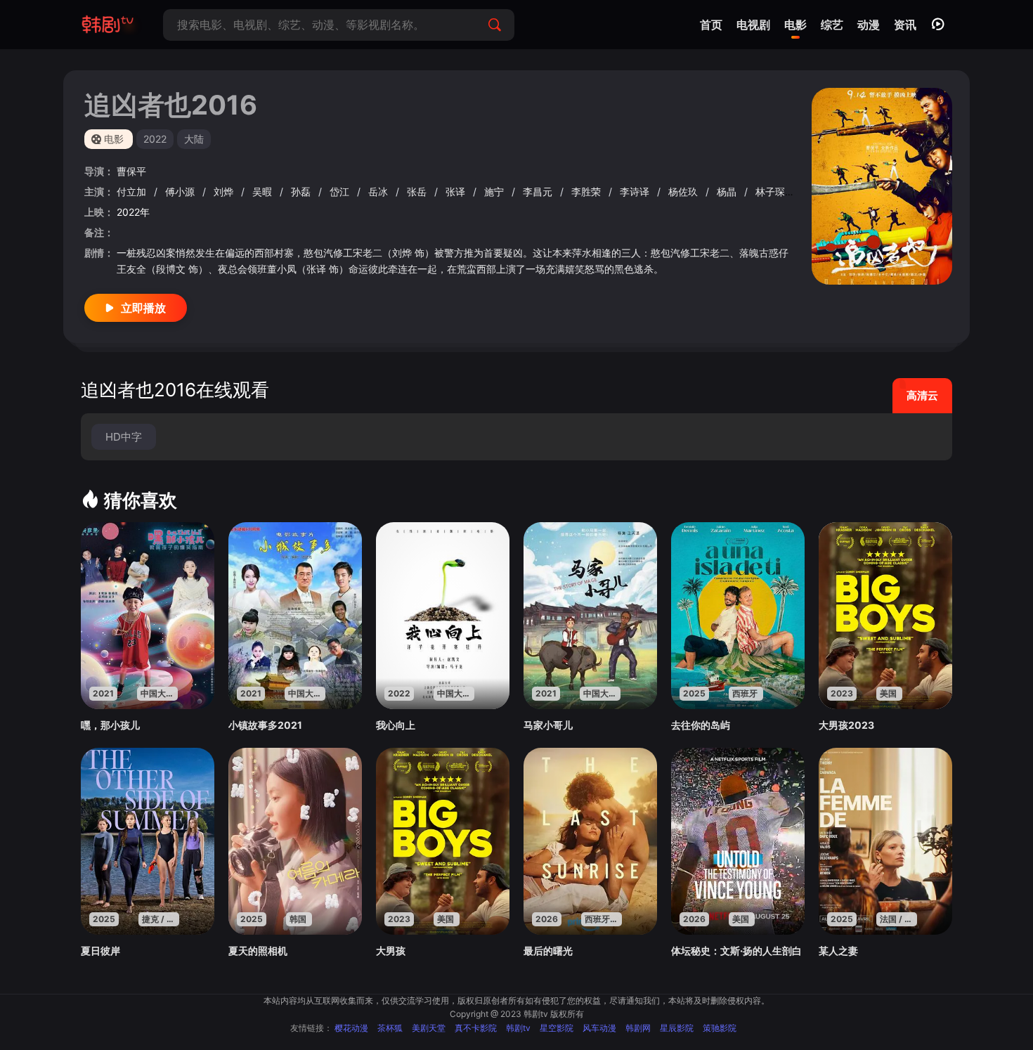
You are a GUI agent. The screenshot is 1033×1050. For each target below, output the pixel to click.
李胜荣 (587, 191)
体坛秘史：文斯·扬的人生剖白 (736, 951)
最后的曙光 (548, 951)
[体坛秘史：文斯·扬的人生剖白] (738, 841)
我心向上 (395, 725)
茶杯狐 (390, 1028)
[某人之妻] (885, 841)
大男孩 (390, 951)
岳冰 (379, 191)
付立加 (133, 191)
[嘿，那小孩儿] (147, 615)
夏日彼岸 (100, 951)
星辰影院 (677, 1028)
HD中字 (123, 436)
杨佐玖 (684, 191)
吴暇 (263, 191)
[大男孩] (442, 841)
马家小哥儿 (548, 725)
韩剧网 (638, 1028)
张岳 (418, 191)
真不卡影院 (476, 1028)
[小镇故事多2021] (295, 615)
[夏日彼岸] (147, 841)
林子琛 (771, 191)
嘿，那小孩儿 (110, 725)
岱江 (341, 191)
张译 (457, 191)
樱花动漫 (351, 1028)
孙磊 (302, 191)
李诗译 (636, 191)
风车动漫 (599, 1028)
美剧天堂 (429, 1028)
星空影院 (556, 1028)
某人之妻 (838, 951)
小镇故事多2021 (265, 725)
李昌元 (539, 191)
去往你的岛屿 (700, 725)
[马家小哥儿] (590, 615)
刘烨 (225, 191)
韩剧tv (518, 1028)
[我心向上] (442, 615)
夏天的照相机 (257, 951)
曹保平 (131, 171)
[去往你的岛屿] (738, 615)
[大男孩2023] (885, 615)
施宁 (495, 191)
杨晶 (728, 191)
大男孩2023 (846, 725)
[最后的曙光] (590, 841)
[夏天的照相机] (295, 841)
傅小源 (181, 191)
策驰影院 (719, 1028)
